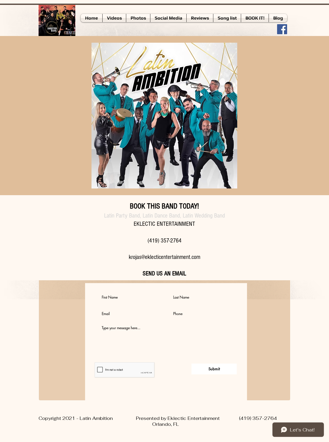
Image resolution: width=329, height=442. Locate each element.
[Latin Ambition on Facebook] (282, 29)
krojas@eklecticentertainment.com (164, 257)
